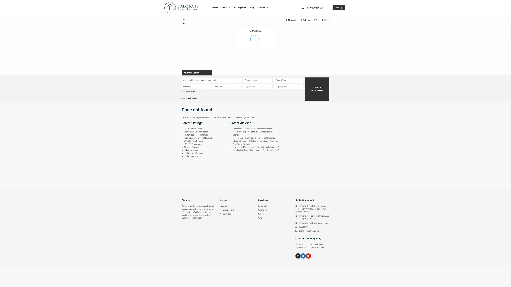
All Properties (240, 8)
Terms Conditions (227, 210)
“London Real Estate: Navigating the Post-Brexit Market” (256, 150)
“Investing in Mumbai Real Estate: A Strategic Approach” (256, 147)
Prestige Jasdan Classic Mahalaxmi (198, 138)
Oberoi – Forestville (192, 147)
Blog (252, 8)
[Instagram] (298, 256)
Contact (260, 214)
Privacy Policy (225, 214)
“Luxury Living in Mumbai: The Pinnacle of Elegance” (254, 138)
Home (215, 8)
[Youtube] (308, 256)
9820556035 (304, 227)
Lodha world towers (192, 156)
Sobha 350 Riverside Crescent (196, 132)
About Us (226, 8)
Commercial (262, 210)
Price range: (185, 92)
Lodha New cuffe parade (194, 153)
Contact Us (263, 8)
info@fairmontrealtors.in (309, 231)
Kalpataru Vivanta (191, 150)
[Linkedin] (303, 256)
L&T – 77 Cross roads (193, 144)
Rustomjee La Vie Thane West (196, 135)
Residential (262, 206)
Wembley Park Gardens (193, 141)
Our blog (261, 218)
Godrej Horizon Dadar (193, 129)
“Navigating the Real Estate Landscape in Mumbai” (254, 129)
